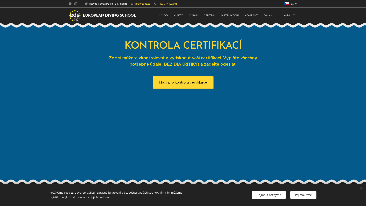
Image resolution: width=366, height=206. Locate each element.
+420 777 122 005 (167, 3)
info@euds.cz (142, 3)
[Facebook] (70, 4)
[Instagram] (75, 4)
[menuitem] (165, 15)
